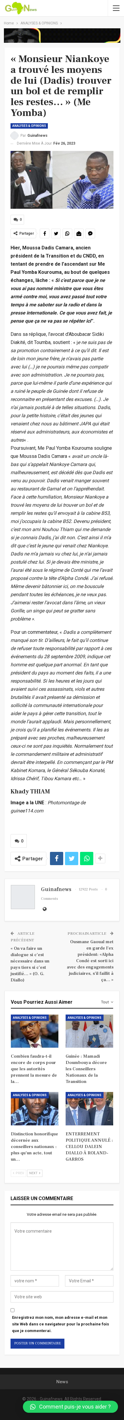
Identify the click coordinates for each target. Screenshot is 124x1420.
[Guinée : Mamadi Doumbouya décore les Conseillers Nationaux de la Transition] (89, 1031)
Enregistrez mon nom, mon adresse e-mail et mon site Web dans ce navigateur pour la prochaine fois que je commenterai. (60, 1324)
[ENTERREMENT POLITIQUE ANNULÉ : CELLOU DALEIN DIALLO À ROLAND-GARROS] (89, 1108)
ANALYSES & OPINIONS (29, 125)
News (62, 1381)
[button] (70, 1407)
